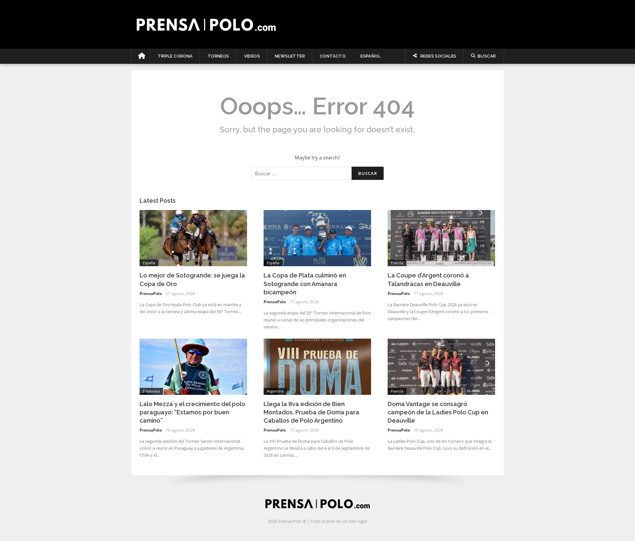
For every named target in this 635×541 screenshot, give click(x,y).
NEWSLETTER (290, 56)
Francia (397, 262)
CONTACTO (333, 56)
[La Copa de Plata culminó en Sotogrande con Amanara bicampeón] (317, 237)
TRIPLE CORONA (175, 56)
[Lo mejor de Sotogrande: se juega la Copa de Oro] (193, 237)
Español (370, 56)
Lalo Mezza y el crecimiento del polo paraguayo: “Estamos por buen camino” (192, 412)
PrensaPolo (151, 293)
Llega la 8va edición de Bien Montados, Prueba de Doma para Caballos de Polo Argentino (311, 412)
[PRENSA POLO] (318, 24)
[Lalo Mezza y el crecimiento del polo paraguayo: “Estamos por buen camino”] (193, 366)
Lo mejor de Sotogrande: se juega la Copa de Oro (192, 279)
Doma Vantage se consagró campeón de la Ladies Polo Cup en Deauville (438, 412)
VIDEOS (252, 56)
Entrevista (151, 391)
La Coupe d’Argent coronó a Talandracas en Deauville (428, 279)
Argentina (275, 391)
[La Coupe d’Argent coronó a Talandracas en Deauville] (441, 237)
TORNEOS (218, 56)
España (149, 262)
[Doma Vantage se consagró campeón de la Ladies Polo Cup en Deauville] (441, 366)
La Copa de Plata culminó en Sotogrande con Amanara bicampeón (305, 283)
